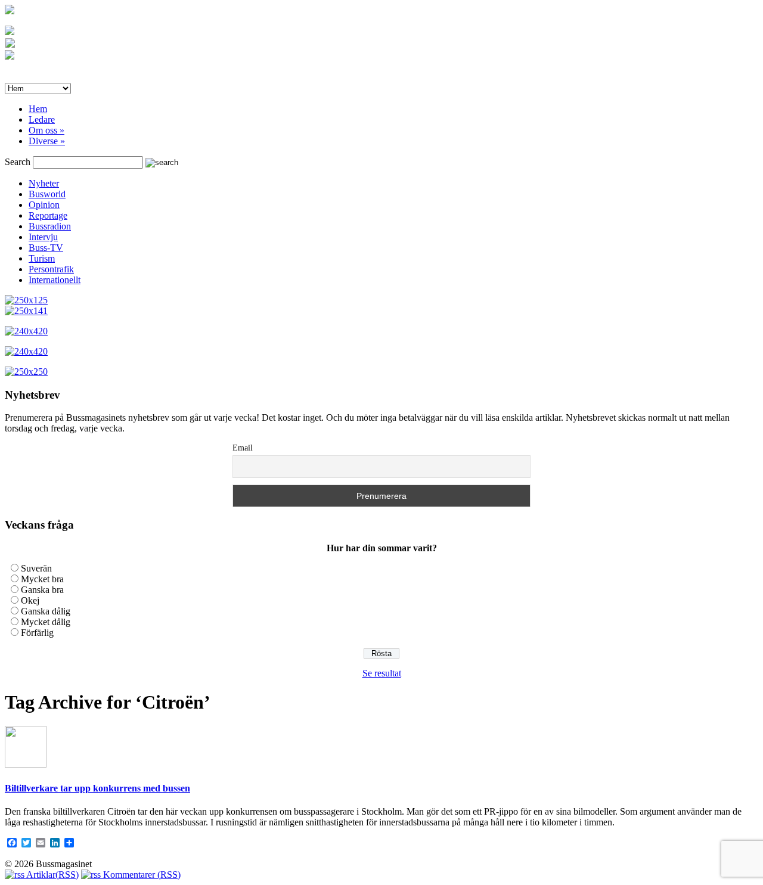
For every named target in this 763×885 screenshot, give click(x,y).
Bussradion (50, 226)
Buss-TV (46, 248)
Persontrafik (51, 269)
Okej (30, 600)
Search (17, 162)
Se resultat (381, 673)
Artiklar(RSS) (51, 875)
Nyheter (44, 183)
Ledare (42, 119)
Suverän (36, 568)
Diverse (47, 141)
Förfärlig (37, 633)
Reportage (48, 215)
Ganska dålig (45, 611)
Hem (38, 109)
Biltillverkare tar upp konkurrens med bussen (97, 788)
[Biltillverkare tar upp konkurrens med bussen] (25, 764)
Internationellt (54, 280)
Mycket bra (42, 579)
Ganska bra (42, 590)
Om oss (46, 130)
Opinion (44, 205)
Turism (42, 258)
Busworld (47, 194)
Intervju (43, 237)
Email (242, 447)
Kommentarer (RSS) (141, 875)
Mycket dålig (45, 622)
